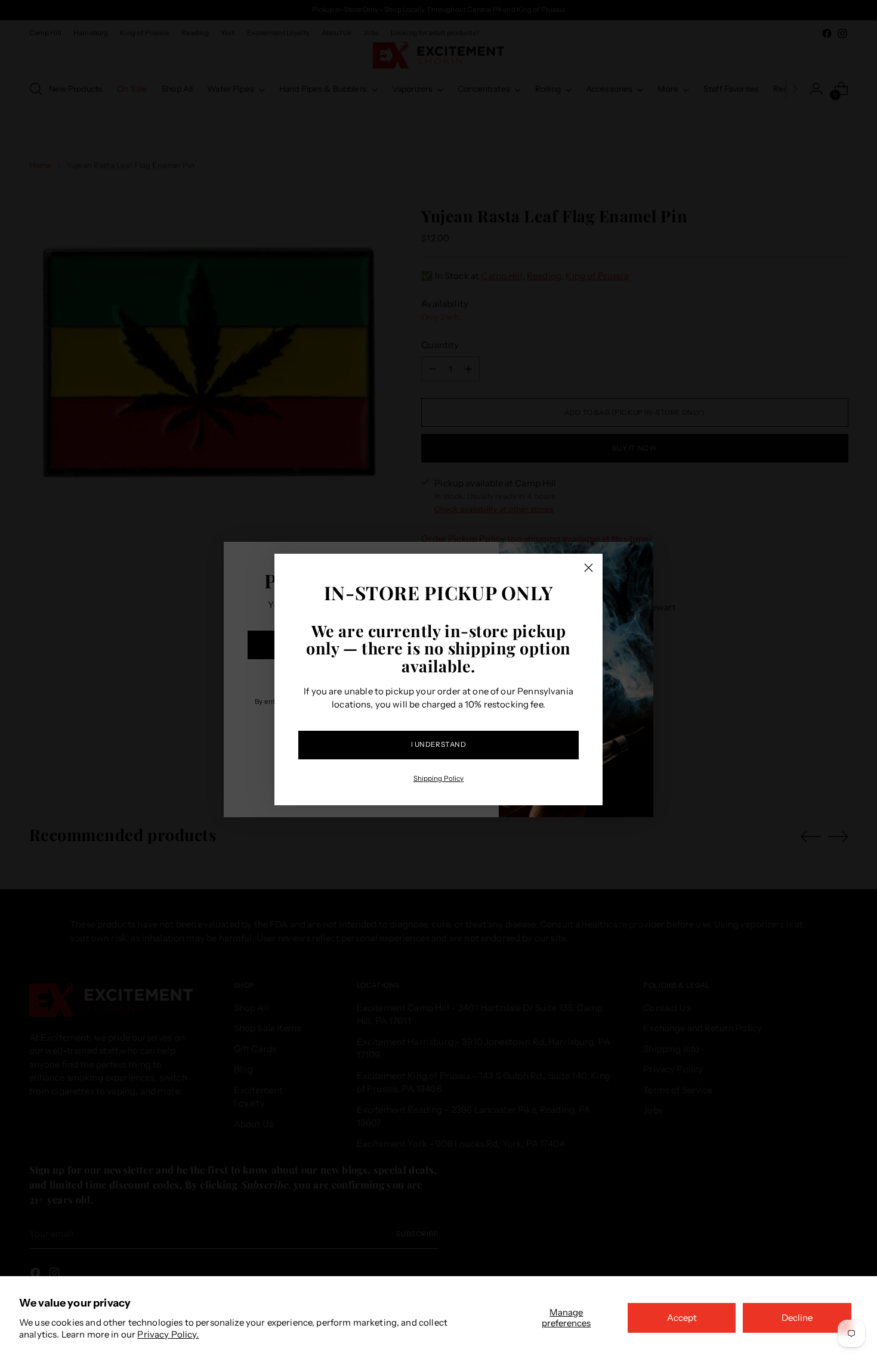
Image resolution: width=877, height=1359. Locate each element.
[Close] (588, 568)
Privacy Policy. (168, 1334)
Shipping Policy (438, 778)
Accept (682, 1317)
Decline (797, 1317)
